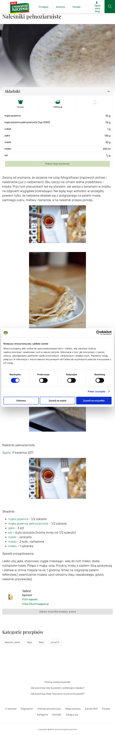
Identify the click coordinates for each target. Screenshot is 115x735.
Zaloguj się (72, 714)
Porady (106, 708)
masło (12, 541)
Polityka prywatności (49, 708)
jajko (11, 528)
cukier (12, 537)
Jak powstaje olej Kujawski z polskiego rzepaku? (58, 687)
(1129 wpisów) (29, 599)
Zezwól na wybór (57, 400)
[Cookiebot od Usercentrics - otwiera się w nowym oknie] (98, 333)
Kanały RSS (91, 708)
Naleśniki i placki (12, 642)
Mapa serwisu (73, 708)
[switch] (43, 380)
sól (10, 532)
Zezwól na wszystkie (94, 400)
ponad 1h (55, 642)
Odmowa (21, 400)
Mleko (41, 642)
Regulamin (27, 708)
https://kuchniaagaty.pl (35, 604)
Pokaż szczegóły (97, 391)
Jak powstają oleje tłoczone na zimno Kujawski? (57, 693)
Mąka (29, 642)
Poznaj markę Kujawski (57, 682)
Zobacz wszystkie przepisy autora (57, 611)
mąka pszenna (18, 519)
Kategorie (42, 714)
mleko (12, 546)
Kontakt (56, 714)
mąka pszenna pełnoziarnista (28, 523)
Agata (6, 452)
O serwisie (10, 708)
